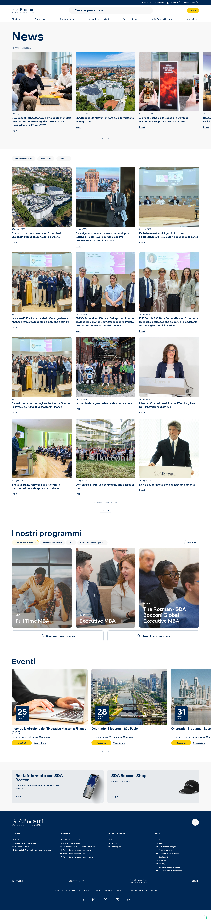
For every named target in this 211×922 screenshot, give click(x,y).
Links (157, 833)
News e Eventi (192, 19)
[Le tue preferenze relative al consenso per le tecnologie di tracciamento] (206, 917)
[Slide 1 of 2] (102, 138)
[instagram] (129, 899)
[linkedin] (105, 899)
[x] (93, 899)
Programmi (40, 19)
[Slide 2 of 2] (108, 138)
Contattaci (193, 10)
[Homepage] (28, 822)
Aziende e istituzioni (99, 19)
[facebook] (82, 899)
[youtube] (117, 899)
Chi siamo (16, 19)
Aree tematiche (67, 19)
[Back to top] (195, 822)
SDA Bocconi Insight (162, 19)
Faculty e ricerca (130, 19)
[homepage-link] (23, 10)
